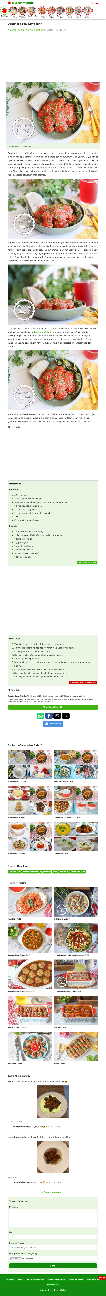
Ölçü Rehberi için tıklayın (87, 562)
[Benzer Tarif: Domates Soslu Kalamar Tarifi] (30, 938)
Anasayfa (12, 30)
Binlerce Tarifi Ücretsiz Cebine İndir (83, 682)
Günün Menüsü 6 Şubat (16, 817)
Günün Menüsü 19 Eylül (16, 853)
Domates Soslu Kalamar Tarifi (19, 955)
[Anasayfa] (21, 3)
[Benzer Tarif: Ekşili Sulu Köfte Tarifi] (76, 902)
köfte (55, 872)
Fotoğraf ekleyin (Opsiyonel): (23, 1253)
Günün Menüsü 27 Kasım (17, 781)
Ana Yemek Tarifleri (34, 30)
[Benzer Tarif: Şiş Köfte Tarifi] (76, 1046)
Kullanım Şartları (93, 1279)
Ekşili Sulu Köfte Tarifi (62, 919)
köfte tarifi (63, 872)
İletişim (20, 1279)
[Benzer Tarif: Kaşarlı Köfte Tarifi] (30, 1046)
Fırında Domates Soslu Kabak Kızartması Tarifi (71, 955)
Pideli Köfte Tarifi (14, 919)
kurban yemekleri (77, 872)
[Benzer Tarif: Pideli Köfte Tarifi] (30, 902)
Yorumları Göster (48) (53, 707)
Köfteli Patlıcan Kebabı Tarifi (18, 1027)
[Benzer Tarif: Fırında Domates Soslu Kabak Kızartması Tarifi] (76, 938)
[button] (97, 2)
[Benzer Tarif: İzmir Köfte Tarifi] (76, 1010)
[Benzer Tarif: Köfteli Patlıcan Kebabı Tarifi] (30, 1010)
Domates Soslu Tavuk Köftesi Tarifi (21, 991)
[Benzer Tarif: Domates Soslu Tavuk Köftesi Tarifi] (30, 974)
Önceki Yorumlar (51, 1192)
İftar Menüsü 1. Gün (61, 853)
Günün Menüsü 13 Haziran (63, 781)
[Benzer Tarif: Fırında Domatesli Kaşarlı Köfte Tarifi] (76, 974)
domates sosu (14, 872)
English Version (53, 1284)
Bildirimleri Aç (55, 724)
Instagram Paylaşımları (56, 1279)
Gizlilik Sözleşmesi (76, 1279)
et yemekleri (45, 872)
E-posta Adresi (16, 1243)
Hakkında (10, 1279)
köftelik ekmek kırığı (42, 332)
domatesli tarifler (30, 872)
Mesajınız (13, 1207)
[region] (53, 56)
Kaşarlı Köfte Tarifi (15, 1063)
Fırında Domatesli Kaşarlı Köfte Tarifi (67, 991)
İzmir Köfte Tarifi (60, 1027)
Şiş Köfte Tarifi (59, 1063)
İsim (11, 1232)
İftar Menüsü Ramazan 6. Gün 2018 (67, 817)
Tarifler (21, 30)
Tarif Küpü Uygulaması (35, 1279)
